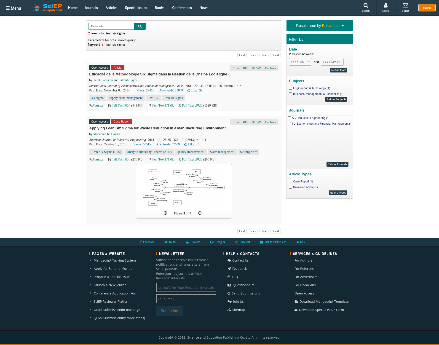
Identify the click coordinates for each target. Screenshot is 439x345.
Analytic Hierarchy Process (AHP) (149, 152)
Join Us (238, 301)
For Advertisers (306, 277)
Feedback (239, 268)
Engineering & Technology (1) (311, 88)
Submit (427, 7)
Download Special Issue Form (321, 310)
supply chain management (126, 98)
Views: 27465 (145, 90)
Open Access (304, 293)
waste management (222, 152)
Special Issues (136, 7)
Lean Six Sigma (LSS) (106, 152)
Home (73, 7)
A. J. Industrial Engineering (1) (310, 118)
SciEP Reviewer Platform (112, 301)
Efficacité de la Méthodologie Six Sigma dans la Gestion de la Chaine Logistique (158, 74)
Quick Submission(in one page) (117, 310)
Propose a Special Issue (112, 277)
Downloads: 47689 (167, 144)
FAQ (234, 277)
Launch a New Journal (110, 285)
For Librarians (305, 285)
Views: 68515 (142, 144)
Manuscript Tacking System (115, 260)
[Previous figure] (165, 213)
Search (366, 10)
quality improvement (190, 152)
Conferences (182, 7)
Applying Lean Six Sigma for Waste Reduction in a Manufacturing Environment (157, 128)
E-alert (405, 10)
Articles (111, 7)
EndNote (270, 68)
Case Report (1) (303, 181)
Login (385, 10)
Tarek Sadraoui (103, 80)
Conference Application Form (116, 293)
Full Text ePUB (192, 105)
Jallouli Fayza (128, 80)
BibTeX (256, 68)
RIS (245, 68)
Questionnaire (243, 285)
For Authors (303, 260)
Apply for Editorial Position (114, 268)
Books (159, 7)
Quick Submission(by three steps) (119, 318)
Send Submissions (245, 293)
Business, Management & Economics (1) (318, 94)
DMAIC (153, 98)
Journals (91, 7)
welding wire (248, 152)
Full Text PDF (121, 105)
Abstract (97, 105)
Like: (196, 90)
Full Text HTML (163, 105)
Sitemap (238, 310)
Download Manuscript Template (324, 301)
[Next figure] (199, 213)
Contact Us (240, 260)
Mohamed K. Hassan (106, 134)
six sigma (97, 98)
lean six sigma (174, 98)
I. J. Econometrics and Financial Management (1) (322, 123)
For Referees (304, 268)
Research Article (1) (305, 187)
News (204, 7)
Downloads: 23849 (171, 90)
